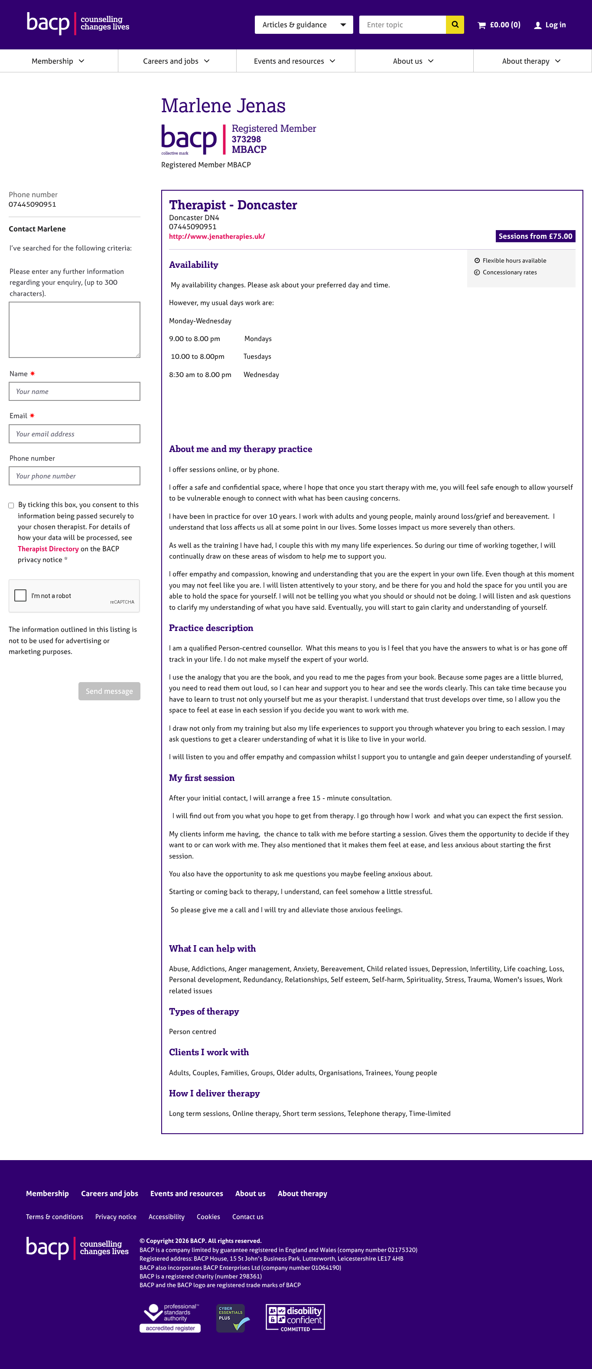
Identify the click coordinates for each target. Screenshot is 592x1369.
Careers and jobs (170, 60)
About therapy (526, 60)
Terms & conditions (54, 1217)
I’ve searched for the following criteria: (71, 248)
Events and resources (289, 60)
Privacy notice (116, 1217)
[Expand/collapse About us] (431, 60)
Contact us (247, 1217)
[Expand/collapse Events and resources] (332, 60)
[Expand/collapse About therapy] (558, 60)
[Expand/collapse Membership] (81, 60)
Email (18, 415)
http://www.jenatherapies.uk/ (217, 236)
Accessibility (167, 1217)
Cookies (208, 1217)
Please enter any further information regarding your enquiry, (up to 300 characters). (67, 282)
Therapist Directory (48, 548)
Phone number (32, 458)
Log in (556, 24)
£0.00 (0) (505, 24)
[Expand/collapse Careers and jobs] (206, 60)
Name (19, 373)
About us (408, 60)
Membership (52, 60)
